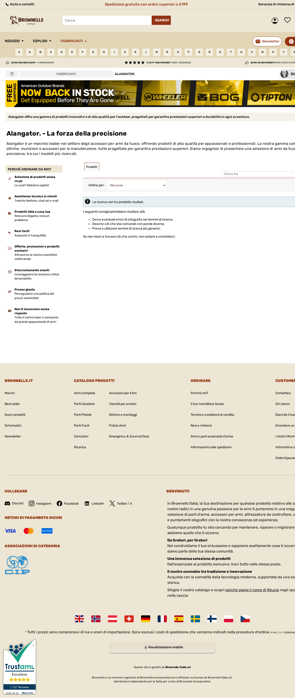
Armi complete (84, 393)
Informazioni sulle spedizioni (211, 447)
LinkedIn (97, 504)
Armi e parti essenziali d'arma (212, 436)
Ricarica (80, 447)
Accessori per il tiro (123, 393)
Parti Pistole (82, 415)
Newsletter (13, 436)
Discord (17, 503)
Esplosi (40, 41)
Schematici (13, 426)
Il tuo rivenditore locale (207, 404)
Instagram (43, 504)
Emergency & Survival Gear (129, 436)
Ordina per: (96, 185)
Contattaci (283, 393)
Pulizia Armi (117, 426)
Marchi (10, 393)
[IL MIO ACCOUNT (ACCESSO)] (276, 20)
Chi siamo (282, 404)
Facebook (71, 504)
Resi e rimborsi (201, 426)
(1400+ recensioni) (169, 62)
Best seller (12, 404)
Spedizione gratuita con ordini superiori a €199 (146, 4)
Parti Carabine (84, 404)
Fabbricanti (72, 41)
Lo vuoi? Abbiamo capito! (32, 185)
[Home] (10, 73)
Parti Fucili (81, 426)
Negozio (12, 41)
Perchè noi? (199, 393)
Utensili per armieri (122, 404)
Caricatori (81, 436)
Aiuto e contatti (21, 4)
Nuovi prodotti (15, 415)
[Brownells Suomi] (212, 618)
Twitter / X (124, 504)
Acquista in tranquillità (30, 235)
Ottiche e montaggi (123, 415)
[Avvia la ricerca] (161, 20)
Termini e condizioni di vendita (212, 415)
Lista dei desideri (288, 20)
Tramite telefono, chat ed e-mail (36, 200)
